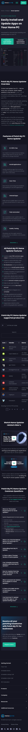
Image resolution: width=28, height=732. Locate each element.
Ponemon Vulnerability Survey (17, 125)
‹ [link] (4, 409)
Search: (14, 332)
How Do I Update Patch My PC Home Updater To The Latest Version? (11, 572)
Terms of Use (14, 724)
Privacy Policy (5, 724)
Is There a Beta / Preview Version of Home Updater (10, 556)
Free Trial (4, 667)
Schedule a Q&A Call (7, 678)
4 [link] (14, 409)
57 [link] (23, 409)
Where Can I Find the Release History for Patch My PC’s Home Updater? (11, 541)
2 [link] (9, 409)
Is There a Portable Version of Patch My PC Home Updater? (11, 590)
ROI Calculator (5, 682)
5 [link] (17, 409)
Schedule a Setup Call (7, 674)
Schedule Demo (5, 671)
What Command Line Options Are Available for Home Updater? (12, 581)
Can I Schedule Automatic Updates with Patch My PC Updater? (11, 564)
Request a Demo (9, 644)
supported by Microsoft (13, 526)
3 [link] (12, 409)
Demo (23, 2)
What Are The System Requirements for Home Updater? (10, 510)
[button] (18, 343)
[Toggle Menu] (17, 2)
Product (8, 11)
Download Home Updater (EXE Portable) (21, 41)
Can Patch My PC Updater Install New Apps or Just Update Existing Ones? (11, 598)
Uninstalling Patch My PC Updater (10, 549)
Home (2, 11)
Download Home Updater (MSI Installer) (7, 41)
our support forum (16, 499)
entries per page (12, 325)
